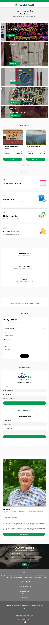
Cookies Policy (40, 617)
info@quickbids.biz (24, 593)
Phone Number (7, 339)
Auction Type (7, 325)
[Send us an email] (27, 582)
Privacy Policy (33, 617)
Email (5, 332)
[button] (22, 165)
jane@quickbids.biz (24, 591)
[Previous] (2, 31)
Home (6, 617)
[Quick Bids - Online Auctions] (24, 4)
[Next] (47, 31)
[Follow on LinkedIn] (29, 582)
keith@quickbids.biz (24, 589)
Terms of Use (27, 617)
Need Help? (10, 617)
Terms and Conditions (18, 617)
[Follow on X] (24, 582)
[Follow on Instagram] (22, 582)
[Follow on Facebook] (20, 582)
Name (5, 346)
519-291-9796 (24, 597)
